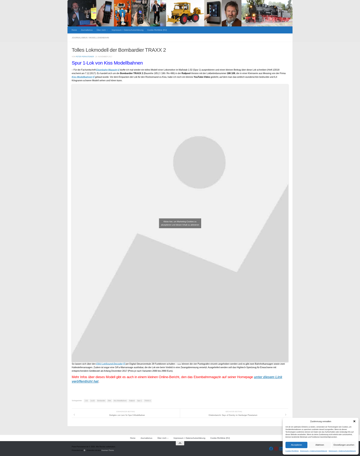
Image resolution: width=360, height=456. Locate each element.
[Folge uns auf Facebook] (271, 449)
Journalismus (87, 30)
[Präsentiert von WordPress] (84, 450)
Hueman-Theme (107, 450)
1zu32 (92, 400)
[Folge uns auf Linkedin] (281, 449)
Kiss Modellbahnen (120, 400)
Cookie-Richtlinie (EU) (157, 30)
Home (74, 30)
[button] (354, 421)
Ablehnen (319, 445)
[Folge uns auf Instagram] (276, 449)
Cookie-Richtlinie (292, 451)
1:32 (86, 400)
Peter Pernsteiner (85, 57)
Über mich (101, 30)
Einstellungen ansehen (344, 445)
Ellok (109, 400)
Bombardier (101, 400)
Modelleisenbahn (99, 38)
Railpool (132, 400)
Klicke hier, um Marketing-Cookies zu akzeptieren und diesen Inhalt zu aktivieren (180, 223)
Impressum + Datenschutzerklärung (313, 451)
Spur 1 (139, 400)
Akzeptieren (296, 445)
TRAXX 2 (147, 400)
